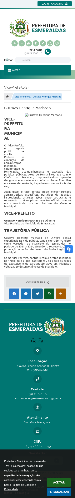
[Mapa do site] (50, 43)
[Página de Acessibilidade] (57, 43)
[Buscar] (7, 60)
